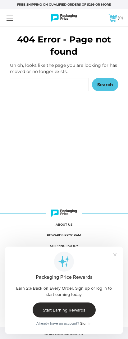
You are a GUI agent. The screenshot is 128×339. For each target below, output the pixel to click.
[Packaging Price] (64, 18)
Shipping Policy (64, 246)
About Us (64, 225)
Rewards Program (64, 235)
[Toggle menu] (18, 18)
